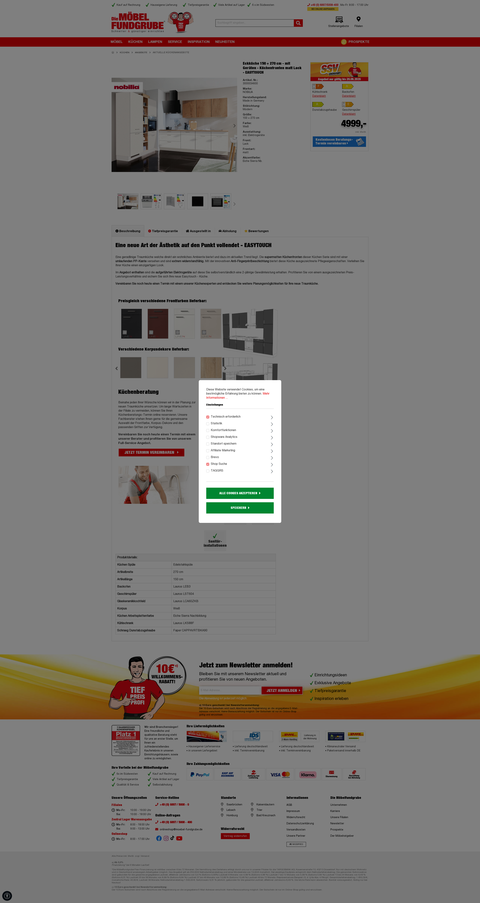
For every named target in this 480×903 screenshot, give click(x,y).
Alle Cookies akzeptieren (238, 493)
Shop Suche (219, 464)
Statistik (216, 423)
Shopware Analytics (224, 437)
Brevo (215, 457)
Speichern (238, 507)
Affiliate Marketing (223, 450)
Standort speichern (223, 443)
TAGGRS (217, 470)
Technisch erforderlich (226, 416)
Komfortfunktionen (223, 430)
